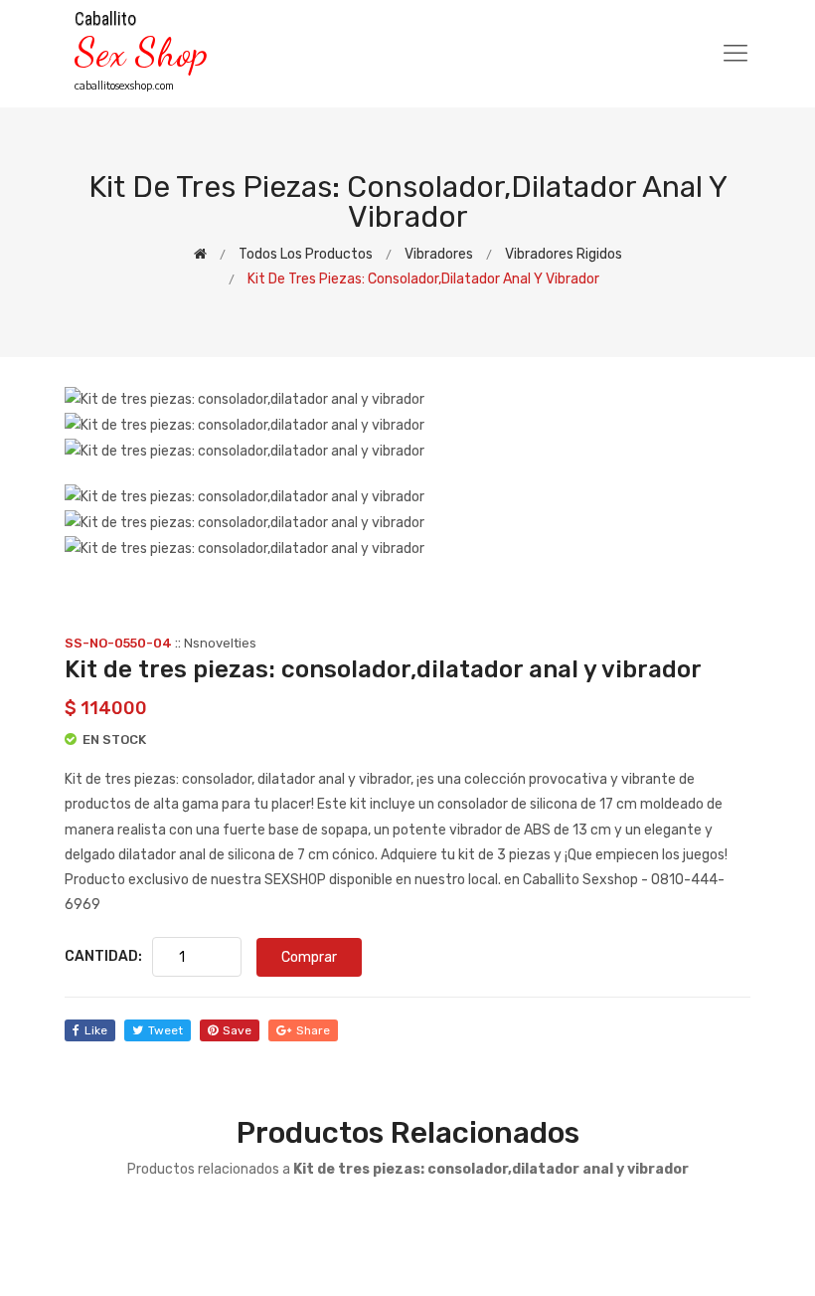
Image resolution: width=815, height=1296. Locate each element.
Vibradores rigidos (563, 254)
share (313, 1030)
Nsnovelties (220, 643)
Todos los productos (306, 254)
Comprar (309, 957)
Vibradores (439, 254)
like (95, 1030)
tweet (165, 1030)
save (237, 1030)
